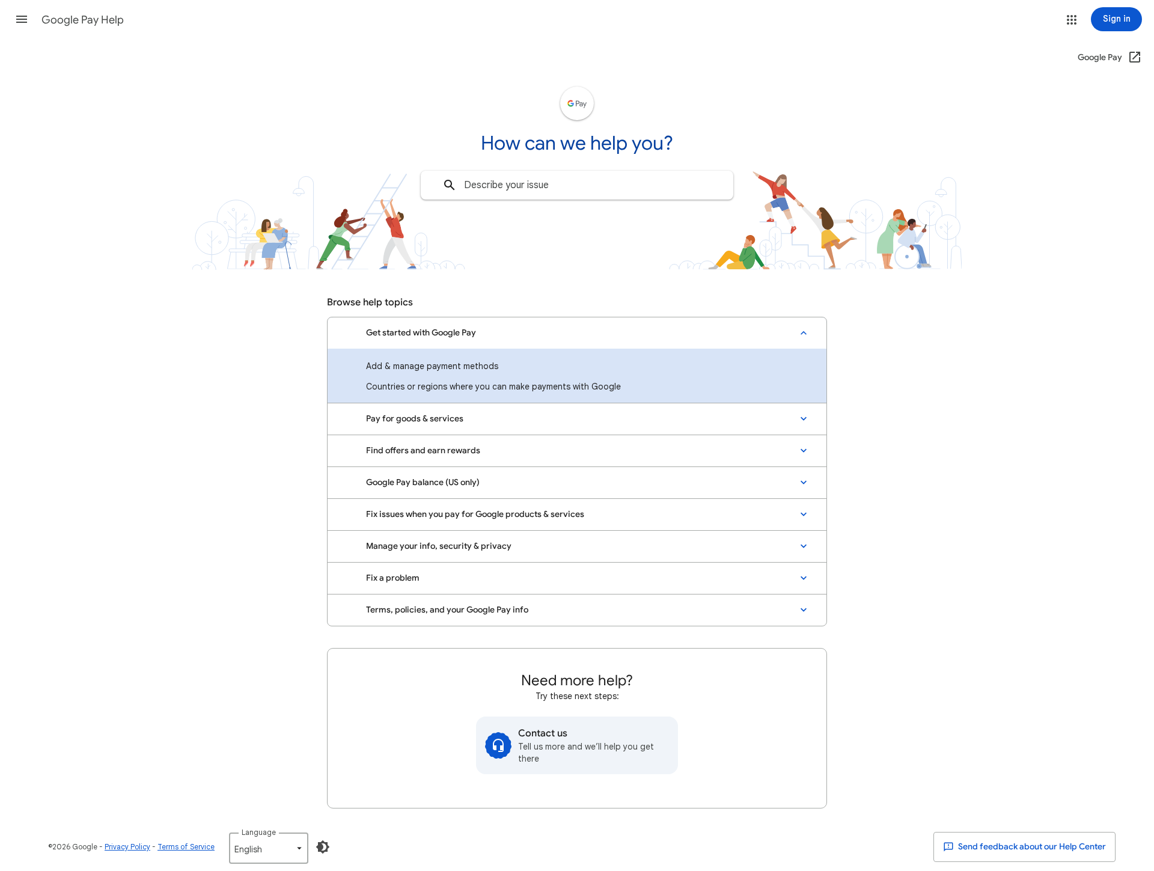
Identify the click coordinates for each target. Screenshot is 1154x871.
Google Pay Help (82, 19)
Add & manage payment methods (432, 366)
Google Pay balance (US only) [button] (423, 482)
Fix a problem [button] (393, 578)
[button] (21, 19)
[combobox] (577, 185)
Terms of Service (186, 846)
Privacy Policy (127, 846)
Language (259, 832)
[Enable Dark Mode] (322, 847)
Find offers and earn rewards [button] (423, 450)
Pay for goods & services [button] (414, 419)
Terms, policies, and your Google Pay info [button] (447, 610)
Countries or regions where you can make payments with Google (493, 386)
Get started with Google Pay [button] (421, 333)
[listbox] (268, 848)
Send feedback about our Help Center (1031, 847)
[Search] (449, 185)
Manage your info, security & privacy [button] (438, 546)
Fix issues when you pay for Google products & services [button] (475, 514)
